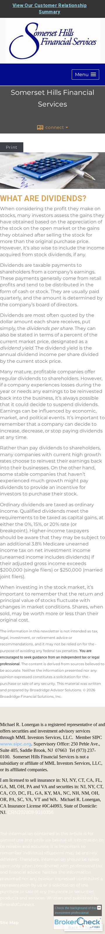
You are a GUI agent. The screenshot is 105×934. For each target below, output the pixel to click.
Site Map (9, 922)
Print (12, 147)
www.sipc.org (15, 744)
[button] (85, 74)
